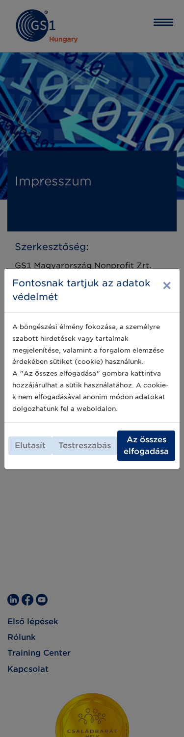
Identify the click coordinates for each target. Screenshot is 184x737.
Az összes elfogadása (146, 445)
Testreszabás (84, 445)
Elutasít (30, 445)
